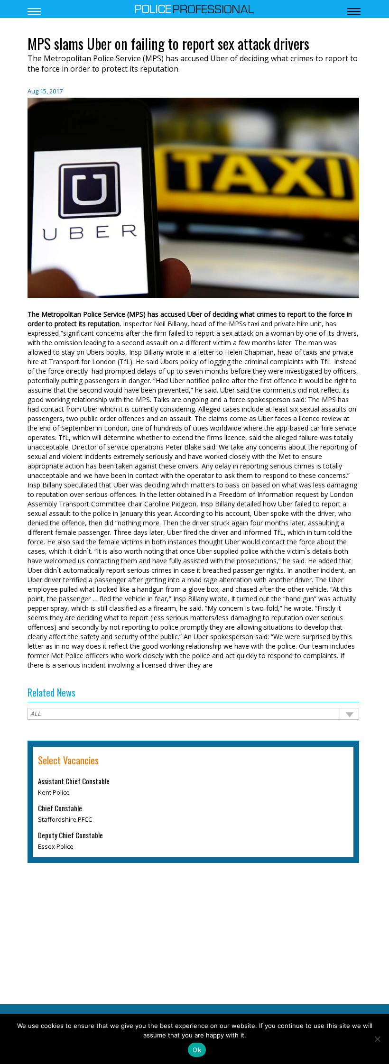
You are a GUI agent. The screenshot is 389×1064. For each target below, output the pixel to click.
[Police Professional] (194, 8)
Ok (197, 1050)
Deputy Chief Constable (70, 835)
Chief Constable (60, 808)
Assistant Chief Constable (74, 781)
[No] (377, 1039)
